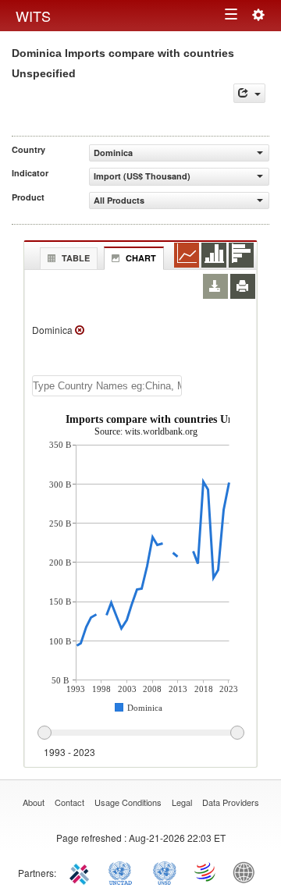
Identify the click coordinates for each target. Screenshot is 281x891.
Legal (182, 802)
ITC (82, 871)
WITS (33, 15)
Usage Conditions (128, 802)
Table (76, 258)
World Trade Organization (206, 871)
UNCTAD (123, 871)
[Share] (249, 93)
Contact (69, 802)
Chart (141, 258)
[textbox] (107, 385)
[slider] (140, 733)
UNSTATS (164, 871)
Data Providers (230, 802)
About (33, 802)
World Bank (247, 871)
